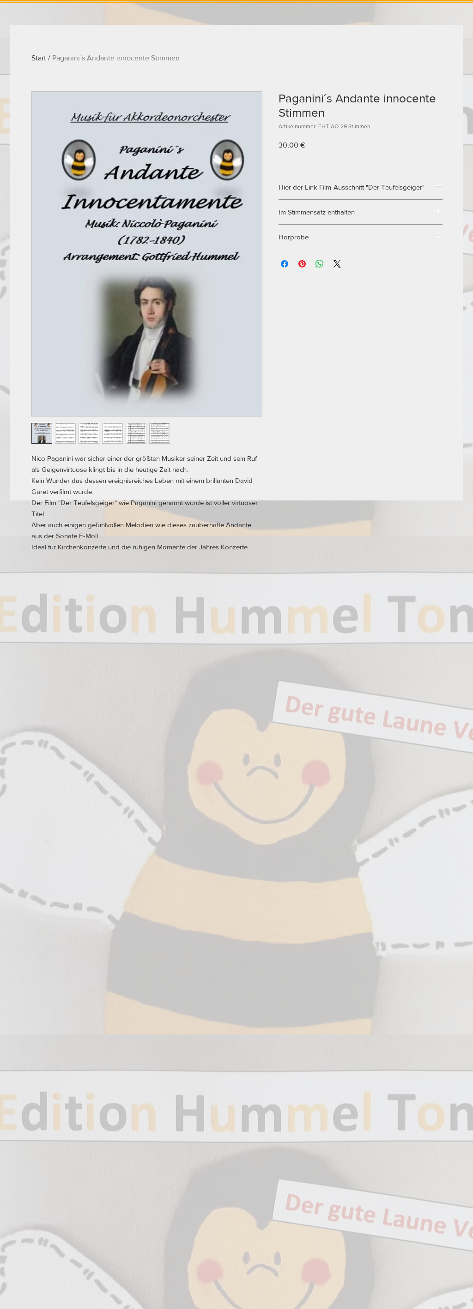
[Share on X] (337, 263)
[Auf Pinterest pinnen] (302, 263)
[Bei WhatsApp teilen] (319, 263)
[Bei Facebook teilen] (284, 263)
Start (38, 58)
